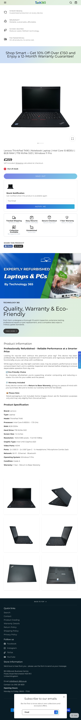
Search (7, 612)
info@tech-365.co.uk (18, 681)
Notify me (40, 207)
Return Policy (10, 627)
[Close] (64, 697)
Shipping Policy (11, 631)
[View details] (40, 12)
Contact (7, 616)
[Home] (40, 2)
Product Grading (12, 620)
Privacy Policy (10, 634)
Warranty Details (12, 623)
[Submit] (56, 712)
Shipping (19, 163)
